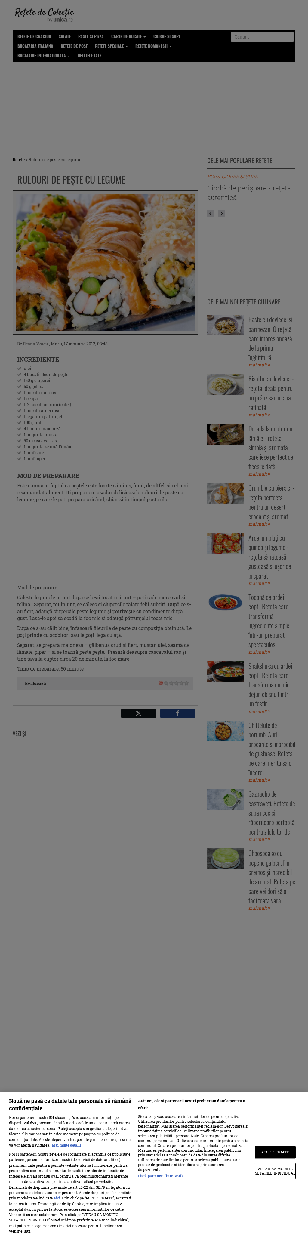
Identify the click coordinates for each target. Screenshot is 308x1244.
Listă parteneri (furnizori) (160, 1175)
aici (57, 1198)
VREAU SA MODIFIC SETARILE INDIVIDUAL (275, 1170)
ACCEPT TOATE (275, 1152)
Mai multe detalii (66, 1145)
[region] (154, 1168)
